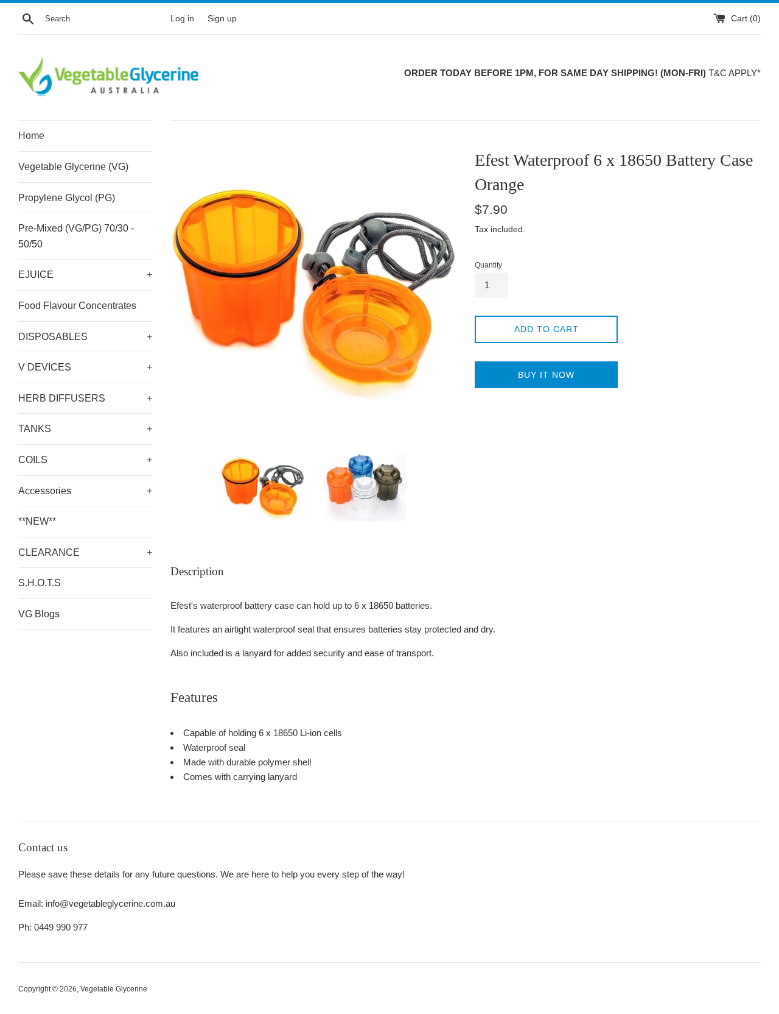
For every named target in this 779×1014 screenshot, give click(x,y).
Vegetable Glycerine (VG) (73, 166)
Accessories (85, 491)
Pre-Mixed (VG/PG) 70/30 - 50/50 (76, 236)
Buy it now (546, 375)
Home (31, 135)
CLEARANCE (85, 552)
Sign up (222, 18)
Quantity (488, 265)
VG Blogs (39, 614)
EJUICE (85, 274)
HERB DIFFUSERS (85, 398)
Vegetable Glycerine (113, 989)
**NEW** (37, 521)
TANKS (85, 429)
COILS (85, 460)
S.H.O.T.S (39, 583)
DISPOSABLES (85, 337)
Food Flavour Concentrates (77, 305)
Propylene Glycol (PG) (66, 198)
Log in (182, 18)
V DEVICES (85, 367)
